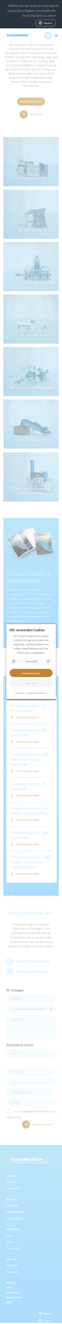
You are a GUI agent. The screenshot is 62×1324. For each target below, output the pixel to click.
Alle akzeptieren (31, 673)
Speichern (31, 682)
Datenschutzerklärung (37, 693)
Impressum (20, 693)
